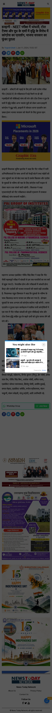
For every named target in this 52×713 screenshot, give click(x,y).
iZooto (44, 370)
